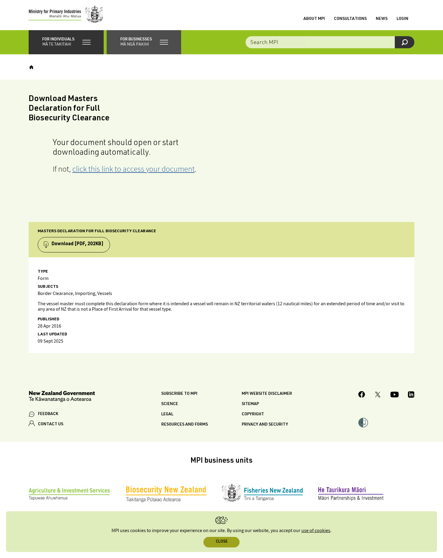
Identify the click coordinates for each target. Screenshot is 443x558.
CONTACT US (50, 424)
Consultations (350, 19)
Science (169, 404)
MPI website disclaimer (267, 394)
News (382, 19)
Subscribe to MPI (179, 394)
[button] (66, 42)
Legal (167, 414)
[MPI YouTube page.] (394, 395)
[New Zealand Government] (62, 397)
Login (402, 19)
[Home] (31, 67)
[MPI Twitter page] (377, 395)
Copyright (253, 414)
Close (222, 542)
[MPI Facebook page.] (361, 395)
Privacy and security (265, 425)
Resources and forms (184, 425)
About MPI (314, 19)
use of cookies (315, 531)
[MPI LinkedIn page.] (411, 395)
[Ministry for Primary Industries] (66, 15)
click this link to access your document (133, 169)
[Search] (404, 42)
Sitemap (250, 404)
